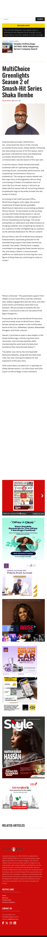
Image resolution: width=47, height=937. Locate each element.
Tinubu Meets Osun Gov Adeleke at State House (22, 35)
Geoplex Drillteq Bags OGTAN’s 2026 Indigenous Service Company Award (26, 46)
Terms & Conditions (8, 902)
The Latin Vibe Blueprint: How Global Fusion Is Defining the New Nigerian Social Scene (21, 31)
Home (4, 895)
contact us (11, 919)
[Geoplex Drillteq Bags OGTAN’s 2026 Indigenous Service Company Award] (7, 48)
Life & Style (6, 101)
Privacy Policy (6, 900)
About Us (5, 898)
